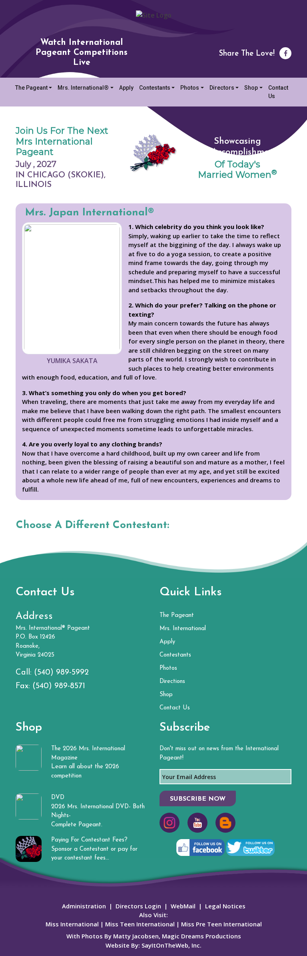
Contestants (154, 87)
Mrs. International (182, 629)
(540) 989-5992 (61, 673)
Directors (221, 87)
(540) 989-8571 (58, 686)
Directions (172, 682)
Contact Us (278, 91)
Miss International (72, 924)
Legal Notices (225, 906)
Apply (126, 87)
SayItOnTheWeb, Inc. (171, 945)
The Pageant (31, 87)
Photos (189, 87)
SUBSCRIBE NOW (197, 799)
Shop (251, 87)
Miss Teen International (140, 924)
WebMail (183, 906)
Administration (84, 906)
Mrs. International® (83, 87)
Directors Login (138, 906)
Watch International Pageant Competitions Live (82, 52)
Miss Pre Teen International (220, 924)
